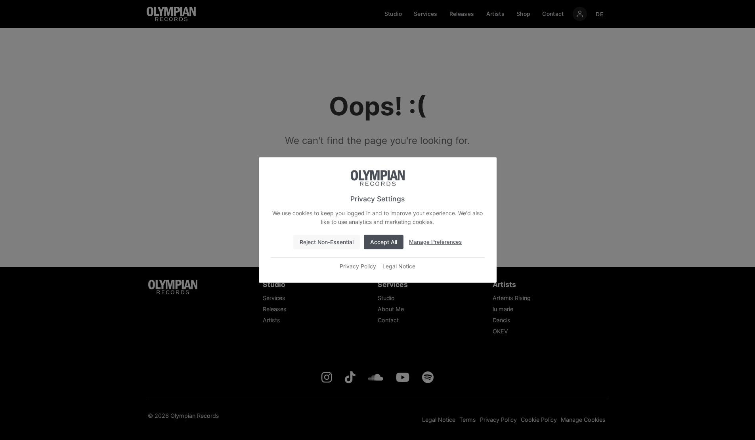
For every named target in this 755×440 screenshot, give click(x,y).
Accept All (383, 242)
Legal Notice (398, 266)
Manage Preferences (435, 242)
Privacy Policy (358, 266)
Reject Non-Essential (327, 242)
